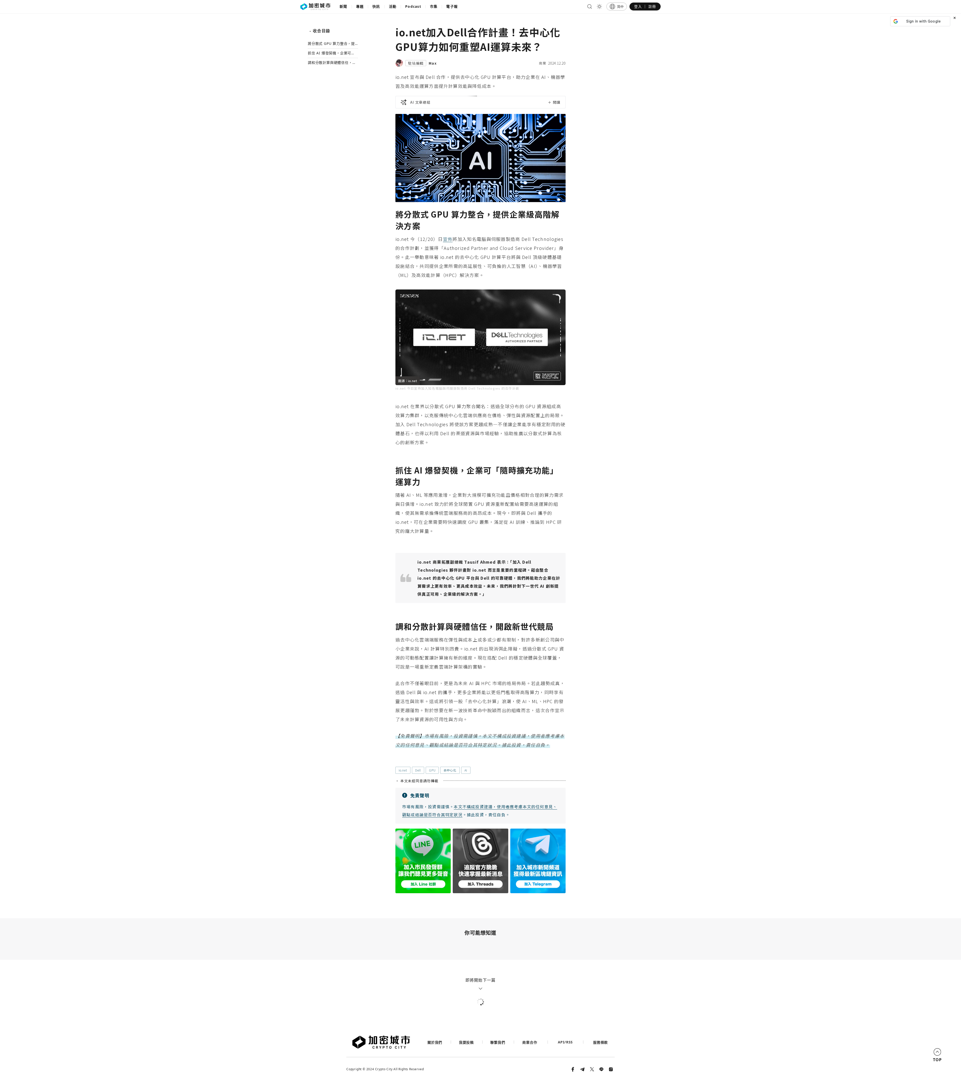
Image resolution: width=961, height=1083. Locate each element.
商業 (542, 63)
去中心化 (449, 770)
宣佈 (448, 239)
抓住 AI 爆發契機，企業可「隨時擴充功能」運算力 (329, 53)
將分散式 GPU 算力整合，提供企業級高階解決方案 (331, 44)
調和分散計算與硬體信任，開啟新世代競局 (332, 63)
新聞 (343, 6)
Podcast (413, 6)
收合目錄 (320, 31)
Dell (418, 770)
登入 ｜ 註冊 (645, 6)
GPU (432, 770)
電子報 (452, 6)
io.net (403, 770)
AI (465, 770)
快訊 (376, 6)
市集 (434, 6)
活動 (393, 6)
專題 (360, 6)
